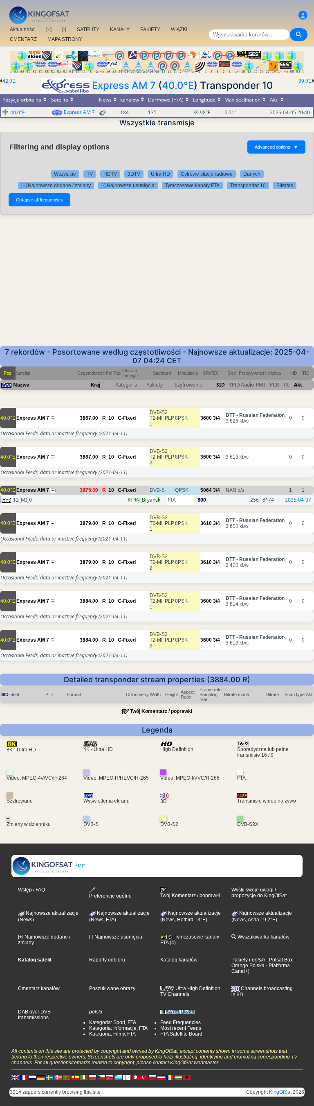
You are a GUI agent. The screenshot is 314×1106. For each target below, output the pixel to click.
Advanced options (276, 147)
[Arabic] (135, 1077)
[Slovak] (109, 1077)
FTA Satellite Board (181, 1034)
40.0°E (178, 85)
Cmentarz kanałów (39, 988)
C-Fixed (127, 418)
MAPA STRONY (64, 39)
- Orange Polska (263, 962)
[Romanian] (169, 1077)
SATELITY (88, 29)
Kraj (96, 384)
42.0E (9, 81)
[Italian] (83, 1077)
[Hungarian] (178, 1077)
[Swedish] (49, 1077)
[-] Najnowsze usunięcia (128, 185)
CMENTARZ (23, 39)
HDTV (110, 174)
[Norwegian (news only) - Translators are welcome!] (58, 1077)
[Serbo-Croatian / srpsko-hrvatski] (161, 1077)
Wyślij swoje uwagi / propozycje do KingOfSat (259, 892)
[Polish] (92, 1077)
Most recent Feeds (180, 1028)
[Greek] (118, 1077)
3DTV (134, 174)
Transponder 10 (248, 185)
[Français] (23, 1077)
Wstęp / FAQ (31, 890)
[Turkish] (144, 1077)
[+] (49, 29)
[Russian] (152, 1077)
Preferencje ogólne (110, 896)
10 (111, 418)
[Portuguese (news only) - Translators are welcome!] (66, 1077)
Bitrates (284, 185)
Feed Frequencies (180, 1022)
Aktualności (23, 29)
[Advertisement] (157, 284)
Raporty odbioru (107, 960)
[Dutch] (32, 1077)
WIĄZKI (179, 29)
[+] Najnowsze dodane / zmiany (56, 185)
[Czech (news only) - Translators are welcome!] (101, 1077)
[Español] (75, 1077)
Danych (251, 174)
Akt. (298, 384)
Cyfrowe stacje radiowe (207, 174)
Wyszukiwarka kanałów (262, 937)
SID (220, 384)
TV (90, 174)
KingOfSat (280, 1092)
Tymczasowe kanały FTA (192, 185)
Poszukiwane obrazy (112, 988)
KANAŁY (120, 29)
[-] (64, 29)
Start (79, 866)
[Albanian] (187, 1077)
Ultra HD (160, 174)
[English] (15, 1077)
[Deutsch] (41, 1077)
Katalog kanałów (178, 960)
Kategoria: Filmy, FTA (112, 1034)
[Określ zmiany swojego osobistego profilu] (302, 15)
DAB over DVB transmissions (34, 1014)
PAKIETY (150, 29)
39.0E (305, 81)
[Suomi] (126, 1077)
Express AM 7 (124, 85)
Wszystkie (65, 174)
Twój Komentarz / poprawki (161, 711)
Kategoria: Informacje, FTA (118, 1028)
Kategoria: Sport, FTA (112, 1022)
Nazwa (21, 384)
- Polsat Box (279, 960)
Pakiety (239, 960)
